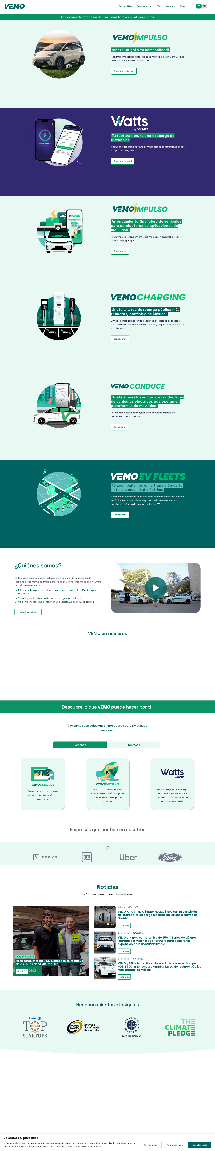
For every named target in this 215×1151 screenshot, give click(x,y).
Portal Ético (123, 1127)
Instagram (28, 1106)
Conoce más (120, 251)
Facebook (21, 1106)
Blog (182, 6)
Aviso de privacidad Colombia (128, 1112)
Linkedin (43, 1106)
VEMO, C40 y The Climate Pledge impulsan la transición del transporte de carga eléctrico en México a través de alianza (158, 915)
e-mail (38, 1094)
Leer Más (21, 971)
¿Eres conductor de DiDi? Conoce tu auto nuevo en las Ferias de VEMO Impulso (49, 962)
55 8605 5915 (81, 1094)
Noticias (170, 6)
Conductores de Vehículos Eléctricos (177, 1081)
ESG (159, 6)
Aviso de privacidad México (132, 1104)
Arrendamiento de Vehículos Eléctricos (172, 1089)
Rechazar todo (175, 1145)
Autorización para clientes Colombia (132, 1120)
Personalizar (150, 1145)
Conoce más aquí (122, 161)
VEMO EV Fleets (164, 1115)
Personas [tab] (80, 745)
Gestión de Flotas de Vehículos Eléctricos (174, 1123)
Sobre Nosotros (28, 612)
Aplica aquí (119, 426)
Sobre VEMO (125, 6)
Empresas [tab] (133, 745)
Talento (121, 1098)
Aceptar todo (199, 1145)
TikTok (35, 1106)
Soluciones (142, 6)
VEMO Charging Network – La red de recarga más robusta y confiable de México (177, 1107)
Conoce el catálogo (123, 71)
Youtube (51, 1106)
